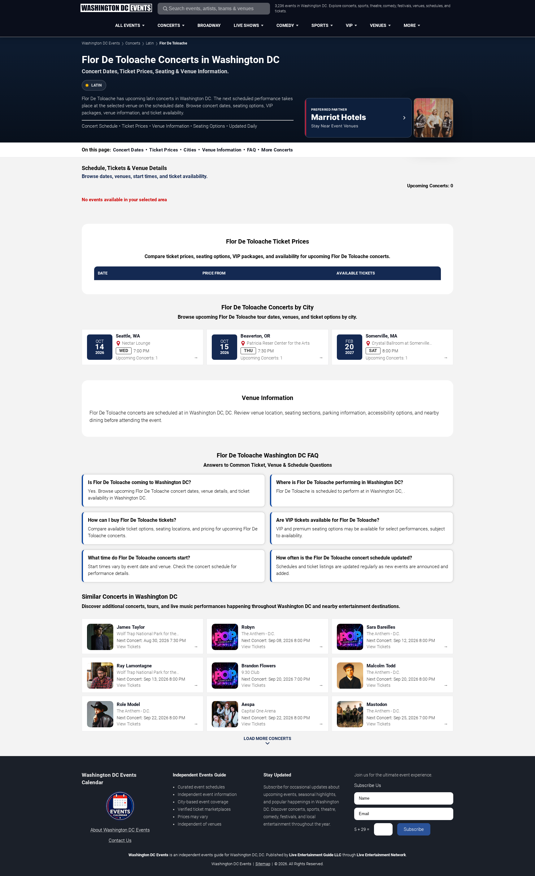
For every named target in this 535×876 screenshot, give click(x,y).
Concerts (169, 25)
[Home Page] (116, 8)
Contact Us (120, 840)
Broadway (209, 25)
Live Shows (246, 25)
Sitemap (262, 863)
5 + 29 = (361, 829)
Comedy (285, 25)
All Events (127, 25)
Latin (150, 43)
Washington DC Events (101, 43)
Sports (319, 25)
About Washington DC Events (120, 830)
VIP (349, 25)
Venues (378, 25)
